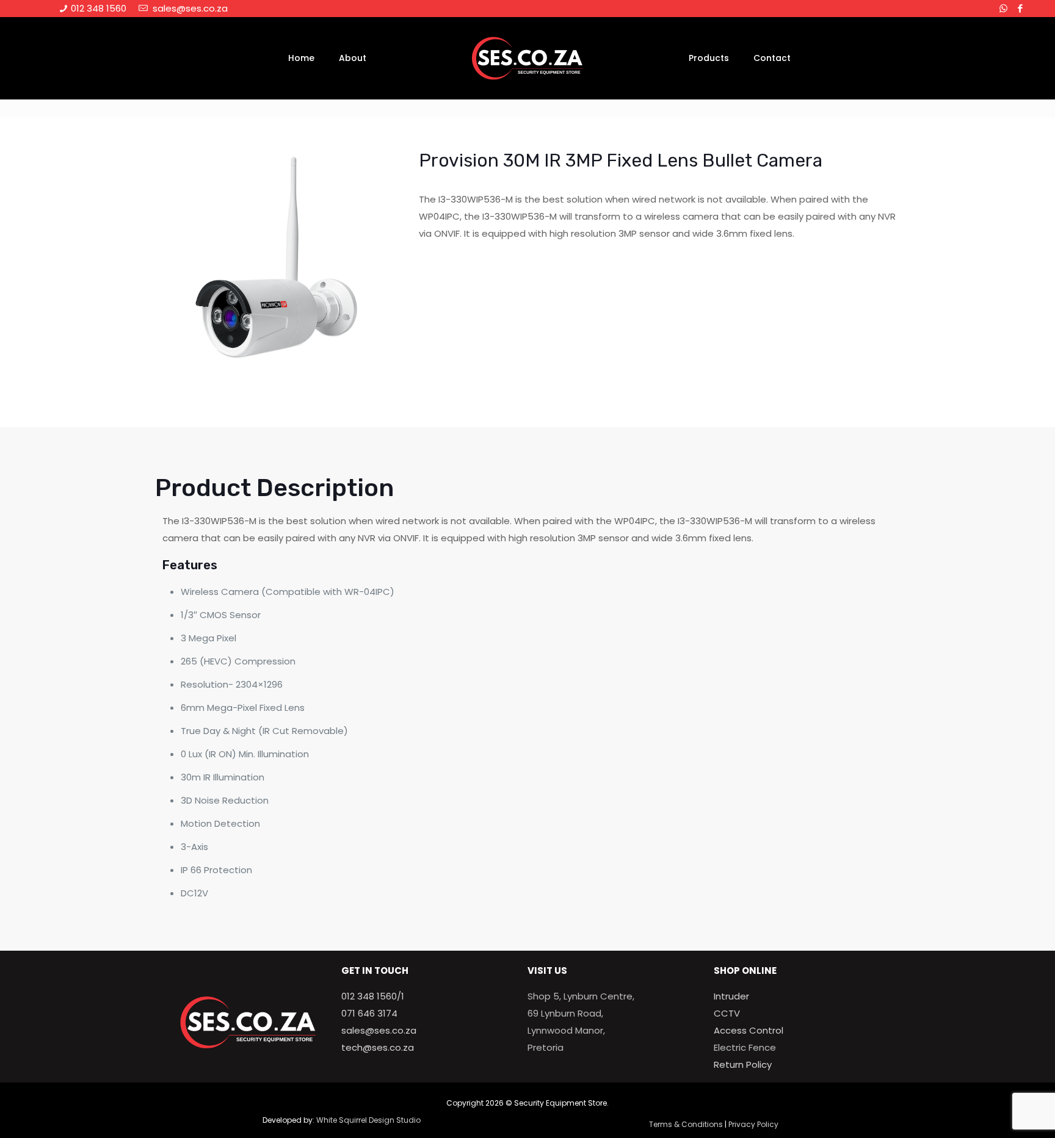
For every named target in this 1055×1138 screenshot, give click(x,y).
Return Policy (743, 1064)
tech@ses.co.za (377, 1047)
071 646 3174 (369, 1013)
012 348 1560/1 (372, 996)
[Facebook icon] (1019, 8)
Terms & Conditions (686, 1124)
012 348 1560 (97, 8)
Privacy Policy (753, 1124)
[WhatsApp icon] (1003, 8)
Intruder (731, 996)
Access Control (748, 1030)
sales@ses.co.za (188, 8)
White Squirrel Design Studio (368, 1120)
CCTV (727, 1013)
